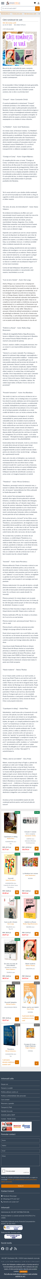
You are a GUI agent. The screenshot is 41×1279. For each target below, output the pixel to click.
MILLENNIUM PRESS (10, 1007)
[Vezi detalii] (17, 1019)
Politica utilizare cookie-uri (9, 1092)
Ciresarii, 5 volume (30, 832)
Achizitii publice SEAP (8, 1115)
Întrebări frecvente (7, 1111)
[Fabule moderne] (30, 950)
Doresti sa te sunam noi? (11, 1202)
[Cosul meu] (35, 3)
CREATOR (29, 968)
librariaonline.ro (5, 14)
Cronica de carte (17, 14)
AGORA (30, 878)
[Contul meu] (38, 3)
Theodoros (10, 1049)
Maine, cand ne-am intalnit (30, 1007)
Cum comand (5, 1099)
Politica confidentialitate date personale (13, 1096)
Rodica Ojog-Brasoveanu (30, 924)
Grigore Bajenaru (30, 1048)
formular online (15, 1232)
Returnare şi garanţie (7, 1103)
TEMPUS (9, 972)
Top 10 (11, 929)
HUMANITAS (9, 841)
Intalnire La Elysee (30, 922)
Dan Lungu (10, 924)
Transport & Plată (6, 1107)
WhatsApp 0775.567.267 (11, 1199)
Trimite (20, 1186)
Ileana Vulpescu (10, 969)
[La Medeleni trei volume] (30, 862)
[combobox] (18, 8)
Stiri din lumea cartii (30, 14)
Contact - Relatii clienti (8, 1119)
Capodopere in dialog (10, 836)
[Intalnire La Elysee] (30, 908)
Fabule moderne (30, 963)
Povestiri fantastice (11, 1002)
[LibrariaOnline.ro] (13, 3)
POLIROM (9, 927)
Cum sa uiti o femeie (10, 922)
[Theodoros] (10, 1035)
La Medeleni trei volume (30, 873)
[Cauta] (37, 8)
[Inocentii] (10, 864)
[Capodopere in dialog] (10, 823)
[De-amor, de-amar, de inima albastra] (10, 950)
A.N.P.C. (3, 1223)
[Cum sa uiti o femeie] (10, 908)
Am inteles (23, 1271)
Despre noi (4, 1084)
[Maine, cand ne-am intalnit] (30, 993)
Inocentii (10, 878)
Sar (11, 843)
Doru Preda (30, 1009)
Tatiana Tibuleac (30, 965)
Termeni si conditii (7, 1088)
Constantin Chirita (30, 835)
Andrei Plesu (10, 838)
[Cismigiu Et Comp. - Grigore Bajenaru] (30, 1033)
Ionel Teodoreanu (30, 875)
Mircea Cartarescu (10, 1051)
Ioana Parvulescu (11, 880)
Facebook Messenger (10, 1196)
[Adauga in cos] (17, 848)
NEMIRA (28, 927)
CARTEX (28, 839)
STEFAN (30, 1051)
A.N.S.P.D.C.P (29, 1215)
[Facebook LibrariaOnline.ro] (2, 1249)
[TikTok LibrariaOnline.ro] (11, 1249)
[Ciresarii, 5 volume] (30, 820)
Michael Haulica (10, 1004)
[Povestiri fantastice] (10, 991)
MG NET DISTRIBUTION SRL (20, 1212)
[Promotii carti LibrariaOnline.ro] (7, 1249)
